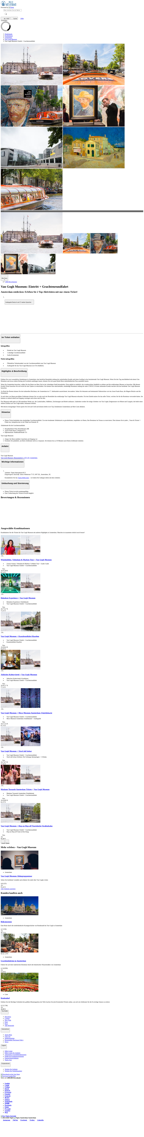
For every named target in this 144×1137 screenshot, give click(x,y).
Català (7, 1085)
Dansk (7, 1089)
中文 (6, 1112)
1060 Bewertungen (11, 282)
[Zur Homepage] (11, 7)
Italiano (7, 1100)
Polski (7, 1107)
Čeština (7, 1087)
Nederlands (8, 1101)
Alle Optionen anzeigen (8, 889)
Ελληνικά (8, 1092)
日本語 (7, 1103)
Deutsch (7, 1090)
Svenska (7, 1110)
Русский (7, 1109)
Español (7, 1094)
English (7, 1083)
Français (7, 1096)
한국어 (7, 1098)
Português (8, 1105)
